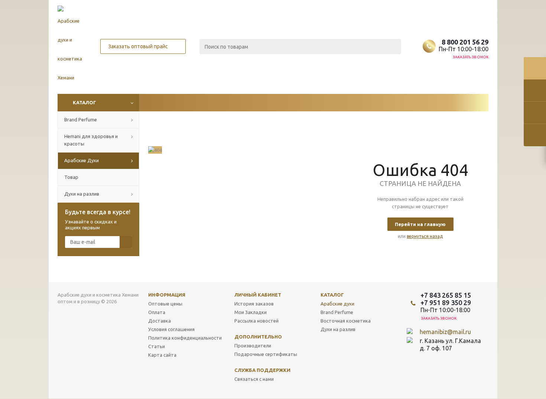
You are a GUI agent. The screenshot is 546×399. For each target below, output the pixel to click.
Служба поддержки (262, 370)
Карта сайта (162, 354)
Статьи (156, 346)
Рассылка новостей (256, 320)
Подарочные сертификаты (265, 354)
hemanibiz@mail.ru (445, 331)
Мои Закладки (250, 312)
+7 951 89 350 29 (445, 302)
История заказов (254, 303)
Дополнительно (258, 336)
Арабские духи (337, 303)
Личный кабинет (257, 294)
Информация (166, 294)
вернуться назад (425, 236)
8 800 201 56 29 (465, 42)
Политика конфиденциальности (185, 337)
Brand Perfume (337, 312)
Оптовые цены (165, 303)
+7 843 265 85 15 (445, 295)
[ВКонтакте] (425, 361)
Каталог (84, 102)
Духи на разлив (338, 329)
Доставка (159, 320)
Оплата (156, 312)
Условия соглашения (171, 329)
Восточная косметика (346, 320)
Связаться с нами (254, 379)
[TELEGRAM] (440, 361)
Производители (252, 345)
